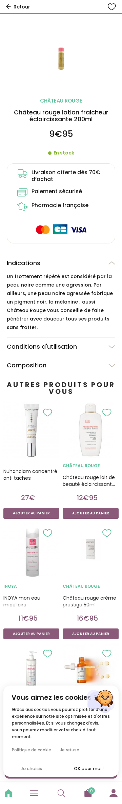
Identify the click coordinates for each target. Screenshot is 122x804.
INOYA (10, 586)
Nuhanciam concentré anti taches (30, 474)
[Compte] (113, 792)
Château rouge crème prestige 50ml (89, 601)
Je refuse (69, 750)
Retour (22, 6)
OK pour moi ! (89, 768)
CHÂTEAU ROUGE (81, 466)
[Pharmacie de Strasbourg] (8, 793)
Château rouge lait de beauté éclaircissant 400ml (89, 481)
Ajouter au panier (31, 513)
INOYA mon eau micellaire (21, 601)
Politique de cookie (31, 750)
